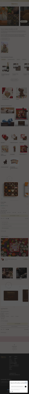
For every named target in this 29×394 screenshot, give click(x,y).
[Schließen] (26, 382)
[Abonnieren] (25, 386)
